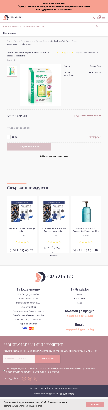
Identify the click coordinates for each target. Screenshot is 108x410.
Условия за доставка (28, 294)
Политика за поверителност (28, 311)
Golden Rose (95, 66)
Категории (9, 33)
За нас (80, 294)
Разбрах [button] (95, 404)
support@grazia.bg (80, 329)
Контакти (79, 298)
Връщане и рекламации (28, 303)
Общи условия (28, 307)
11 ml (14, 137)
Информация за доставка (55, 156)
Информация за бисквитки (28, 319)
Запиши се (48, 358)
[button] (51, 255)
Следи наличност (29, 146)
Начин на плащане (28, 298)
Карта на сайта (28, 323)
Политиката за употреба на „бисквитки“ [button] (23, 406)
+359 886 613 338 (80, 315)
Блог (79, 303)
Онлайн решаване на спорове (28, 315)
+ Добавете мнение (90, 53)
